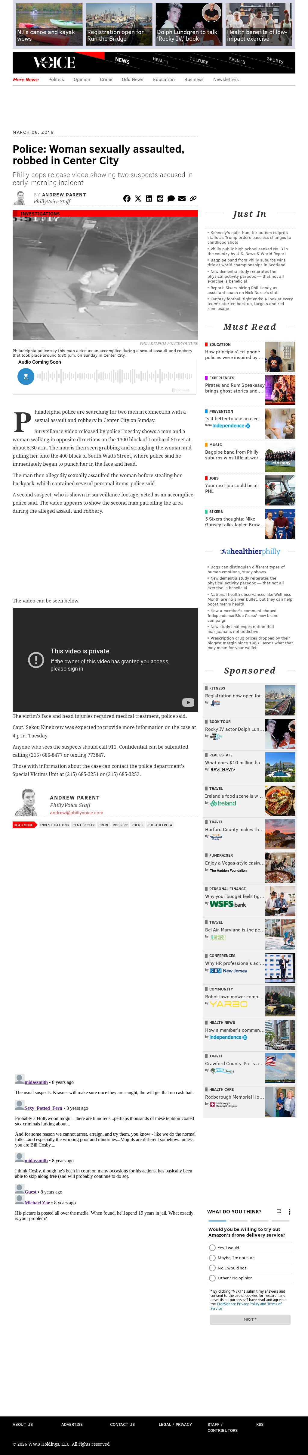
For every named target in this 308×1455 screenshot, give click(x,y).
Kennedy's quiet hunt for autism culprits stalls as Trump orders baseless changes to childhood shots (249, 237)
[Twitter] (138, 199)
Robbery (120, 824)
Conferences (222, 955)
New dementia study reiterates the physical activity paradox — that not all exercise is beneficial (246, 276)
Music (215, 444)
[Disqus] (105, 991)
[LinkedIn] (149, 199)
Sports (275, 60)
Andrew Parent (64, 194)
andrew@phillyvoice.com (76, 812)
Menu (22, 62)
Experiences (221, 377)
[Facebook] (127, 199)
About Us (23, 1424)
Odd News (132, 79)
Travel (216, 788)
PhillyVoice (53, 62)
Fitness (217, 688)
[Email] (182, 199)
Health (160, 60)
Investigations (40, 213)
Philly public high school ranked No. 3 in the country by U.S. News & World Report (248, 251)
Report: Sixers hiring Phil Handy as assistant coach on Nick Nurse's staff (243, 290)
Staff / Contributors (223, 1427)
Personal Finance (227, 888)
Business (194, 79)
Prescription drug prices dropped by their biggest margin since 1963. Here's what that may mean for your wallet (250, 642)
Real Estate (221, 755)
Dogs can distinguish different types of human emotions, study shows (246, 569)
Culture (198, 60)
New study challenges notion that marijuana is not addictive (241, 629)
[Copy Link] (193, 199)
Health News (222, 1022)
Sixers (216, 511)
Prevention (221, 411)
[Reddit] (160, 199)
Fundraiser (221, 855)
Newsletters (226, 79)
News (122, 60)
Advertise (72, 1424)
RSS (259, 1424)
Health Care (221, 1089)
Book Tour (220, 721)
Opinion (82, 79)
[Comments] (171, 199)
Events (237, 60)
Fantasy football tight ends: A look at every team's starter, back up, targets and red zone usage (250, 303)
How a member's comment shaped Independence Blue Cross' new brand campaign (243, 615)
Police (137, 824)
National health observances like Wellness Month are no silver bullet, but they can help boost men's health (250, 599)
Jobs (214, 478)
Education (164, 79)
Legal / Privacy (175, 1424)
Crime (106, 79)
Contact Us (122, 1424)
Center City (83, 824)
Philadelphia (159, 824)
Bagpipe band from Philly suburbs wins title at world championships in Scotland (247, 262)
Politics (56, 79)
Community (221, 989)
